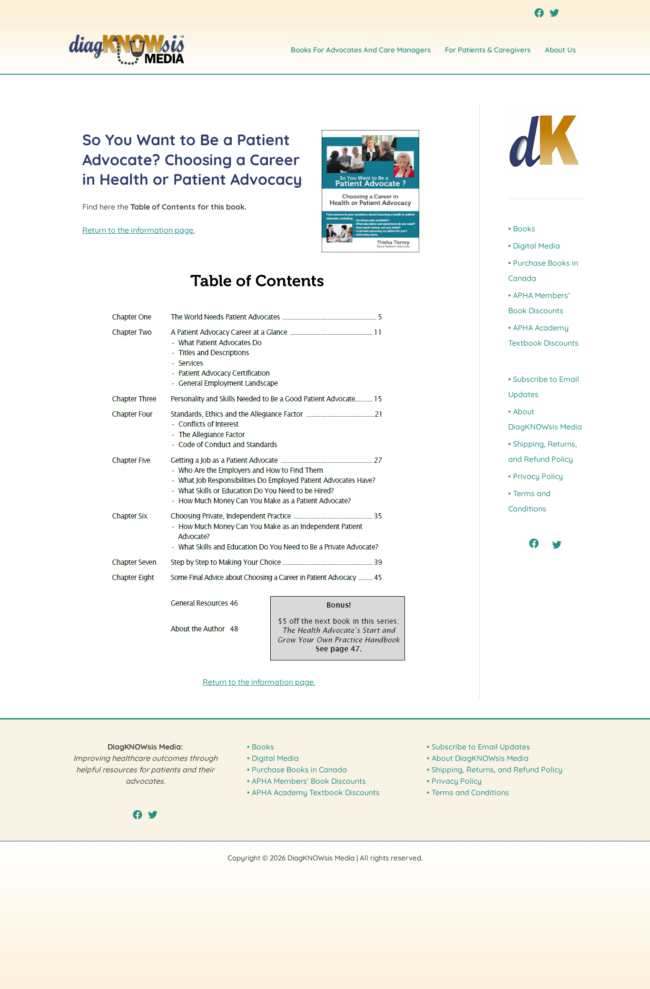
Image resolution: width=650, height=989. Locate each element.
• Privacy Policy (535, 476)
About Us (560, 49)
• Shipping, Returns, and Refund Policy (494, 769)
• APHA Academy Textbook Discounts (313, 792)
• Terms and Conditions (468, 792)
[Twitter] (554, 13)
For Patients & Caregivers (488, 49)
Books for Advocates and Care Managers (361, 49)
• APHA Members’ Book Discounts (306, 781)
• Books (521, 228)
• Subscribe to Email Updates (478, 746)
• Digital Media (534, 245)
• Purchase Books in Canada (297, 769)
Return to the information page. (138, 230)
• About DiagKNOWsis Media (478, 758)
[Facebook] (539, 13)
